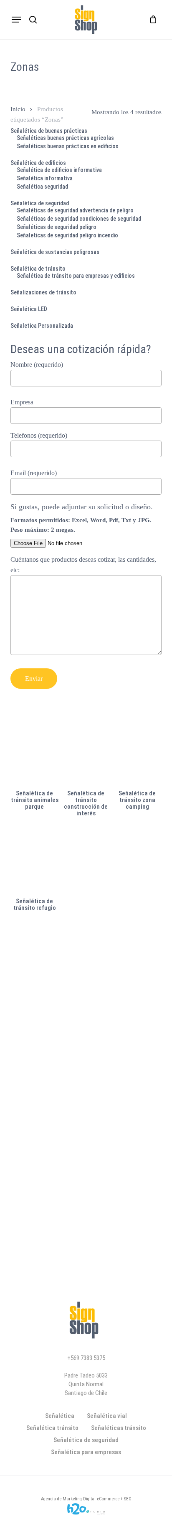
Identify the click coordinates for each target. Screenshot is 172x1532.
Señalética (59, 1416)
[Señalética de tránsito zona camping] (137, 752)
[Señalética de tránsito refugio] (34, 860)
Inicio (17, 109)
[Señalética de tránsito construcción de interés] (86, 752)
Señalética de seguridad (86, 1440)
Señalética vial (107, 1416)
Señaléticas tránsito (118, 1428)
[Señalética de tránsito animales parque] (34, 752)
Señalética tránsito (52, 1428)
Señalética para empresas (86, 1452)
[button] (16, 19)
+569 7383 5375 (86, 1358)
